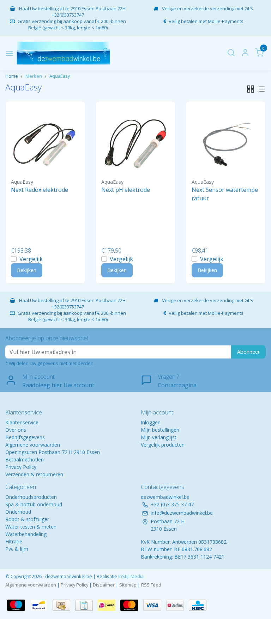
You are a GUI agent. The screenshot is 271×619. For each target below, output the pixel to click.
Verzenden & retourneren (34, 474)
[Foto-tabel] (250, 89)
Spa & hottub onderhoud (33, 504)
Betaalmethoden (24, 459)
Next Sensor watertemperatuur (225, 194)
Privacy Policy (20, 467)
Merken (33, 76)
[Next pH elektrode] (135, 141)
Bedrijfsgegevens (25, 437)
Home (11, 76)
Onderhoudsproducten (31, 497)
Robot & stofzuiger (27, 519)
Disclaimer (104, 585)
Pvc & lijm (16, 549)
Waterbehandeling (26, 534)
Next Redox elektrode (39, 190)
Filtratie (13, 541)
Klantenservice (21, 422)
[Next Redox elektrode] (45, 141)
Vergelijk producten (163, 444)
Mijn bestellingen (160, 429)
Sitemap (128, 585)
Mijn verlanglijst (158, 437)
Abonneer (248, 351)
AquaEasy (59, 76)
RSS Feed (151, 585)
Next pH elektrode (125, 190)
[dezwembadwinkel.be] (63, 53)
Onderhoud (18, 511)
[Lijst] (261, 89)
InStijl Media (130, 576)
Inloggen (151, 422)
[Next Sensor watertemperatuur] (226, 141)
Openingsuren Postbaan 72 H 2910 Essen (52, 452)
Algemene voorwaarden (32, 444)
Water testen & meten (30, 526)
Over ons (15, 429)
